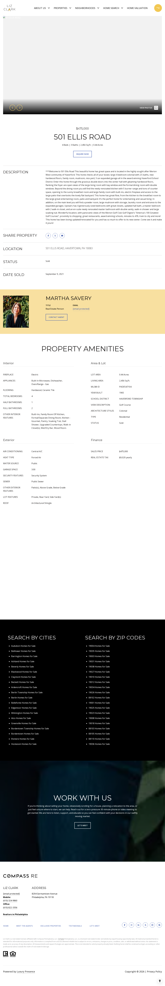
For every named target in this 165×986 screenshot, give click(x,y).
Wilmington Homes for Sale (24, 713)
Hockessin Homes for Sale (23, 744)
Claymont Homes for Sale (23, 677)
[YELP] (145, 925)
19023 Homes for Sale (99, 713)
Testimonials (75, 926)
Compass (61, 939)
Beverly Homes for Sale (22, 666)
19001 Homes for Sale (99, 702)
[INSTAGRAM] (131, 925)
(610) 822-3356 (10, 907)
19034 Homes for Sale (99, 687)
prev (12, 108)
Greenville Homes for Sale (23, 723)
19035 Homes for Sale (99, 651)
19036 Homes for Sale (99, 744)
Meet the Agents (24, 926)
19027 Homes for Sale (99, 671)
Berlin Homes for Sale (21, 697)
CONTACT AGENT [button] (56, 317)
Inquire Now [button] (82, 154)
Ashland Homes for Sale (22, 661)
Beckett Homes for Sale (22, 682)
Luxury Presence (26, 971)
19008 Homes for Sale (99, 718)
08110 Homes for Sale (99, 738)
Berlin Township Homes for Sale (27, 692)
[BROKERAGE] (152, 925)
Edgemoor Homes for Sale (24, 707)
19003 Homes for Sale (99, 656)
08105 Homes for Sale (99, 733)
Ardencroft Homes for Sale (24, 687)
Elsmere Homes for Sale (22, 738)
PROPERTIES (60, 8)
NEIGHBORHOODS (85, 8)
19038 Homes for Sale (99, 666)
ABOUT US (40, 8)
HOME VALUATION (137, 8)
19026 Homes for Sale (99, 692)
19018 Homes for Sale (99, 723)
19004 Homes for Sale (99, 645)
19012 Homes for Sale (99, 682)
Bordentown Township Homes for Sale (30, 728)
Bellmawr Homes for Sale (23, 651)
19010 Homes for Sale (99, 677)
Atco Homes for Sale (21, 718)
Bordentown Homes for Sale (25, 733)
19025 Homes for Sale (99, 707)
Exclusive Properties (50, 926)
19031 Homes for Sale (99, 661)
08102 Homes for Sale (99, 697)
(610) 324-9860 (10, 900)
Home (6, 926)
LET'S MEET (95, 926)
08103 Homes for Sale (99, 728)
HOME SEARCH (111, 8)
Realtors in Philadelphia (15, 914)
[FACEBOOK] (124, 925)
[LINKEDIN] (138, 925)
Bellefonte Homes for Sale (24, 702)
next (19, 108)
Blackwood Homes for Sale (24, 671)
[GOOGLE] (159, 925)
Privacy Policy (154, 971)
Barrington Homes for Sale (24, 656)
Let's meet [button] (82, 825)
